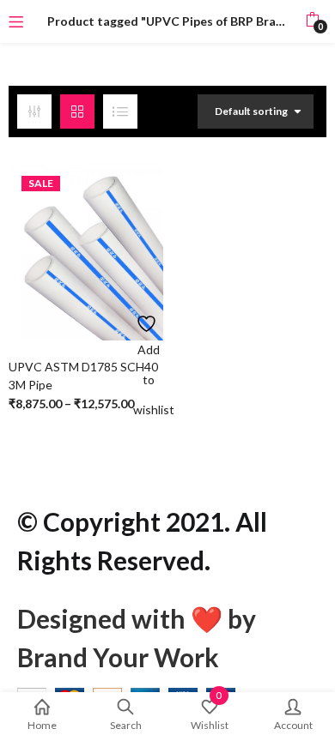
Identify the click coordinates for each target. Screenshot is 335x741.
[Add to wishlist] (148, 319)
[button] (312, 21)
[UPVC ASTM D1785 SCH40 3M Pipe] (86, 250)
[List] (120, 111)
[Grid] (77, 111)
